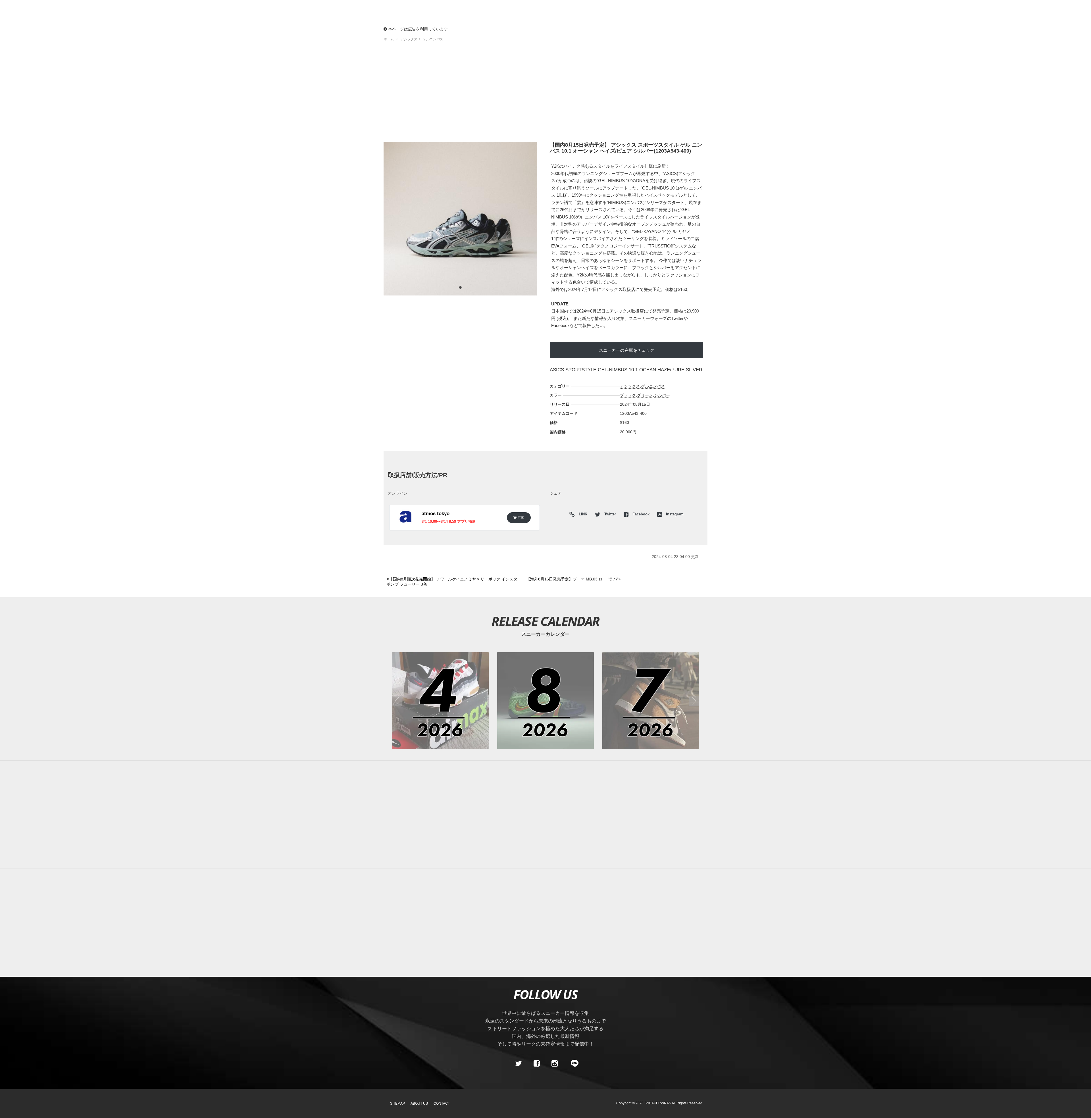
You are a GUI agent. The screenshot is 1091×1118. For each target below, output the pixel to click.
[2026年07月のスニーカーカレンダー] (650, 700)
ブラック (628, 395)
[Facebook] (536, 1063)
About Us (419, 1103)
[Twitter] (518, 1063)
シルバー (662, 395)
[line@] (573, 1063)
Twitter (677, 318)
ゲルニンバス (653, 386)
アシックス (630, 386)
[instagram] (554, 1063)
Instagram (674, 514)
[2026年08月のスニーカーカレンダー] (545, 700)
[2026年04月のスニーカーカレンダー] (440, 700)
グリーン (645, 395)
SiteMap (397, 1103)
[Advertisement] (545, 94)
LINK (581, 515)
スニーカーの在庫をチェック (626, 350)
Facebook (560, 325)
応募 (520, 517)
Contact (442, 1103)
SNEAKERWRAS (657, 1103)
